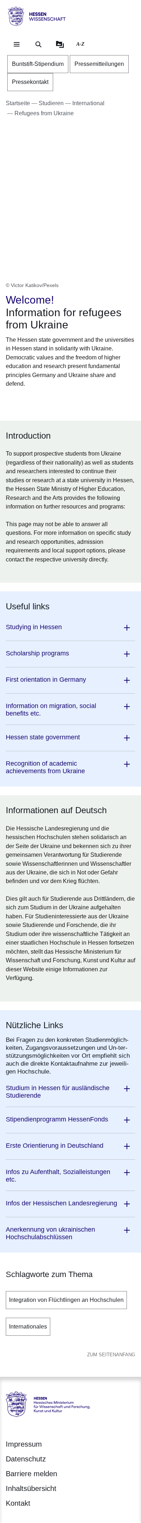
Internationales (28, 1326)
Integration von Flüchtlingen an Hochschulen (66, 1300)
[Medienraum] (60, 44)
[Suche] (38, 44)
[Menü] (17, 44)
